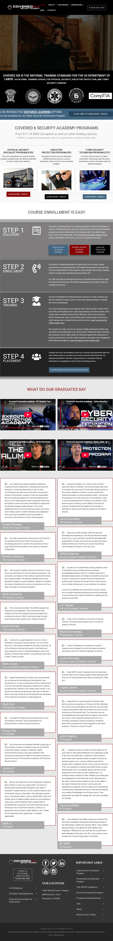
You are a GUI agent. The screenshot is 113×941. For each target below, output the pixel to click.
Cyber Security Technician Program (87, 871)
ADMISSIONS (76, 5)
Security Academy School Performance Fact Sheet (57, 932)
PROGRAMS (63, 5)
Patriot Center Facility (86, 914)
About (79, 909)
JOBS (42, 10)
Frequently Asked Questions (88, 898)
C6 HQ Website (16, 888)
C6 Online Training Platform (21, 893)
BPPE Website (59, 935)
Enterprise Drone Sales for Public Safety (20, 900)
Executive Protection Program (89, 892)
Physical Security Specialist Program (88, 880)
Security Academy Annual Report (87, 932)
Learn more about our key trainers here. (85, 340)
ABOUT (51, 5)
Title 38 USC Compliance (87, 887)
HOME (42, 5)
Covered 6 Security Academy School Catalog (23, 932)
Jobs (78, 903)
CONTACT (51, 10)
